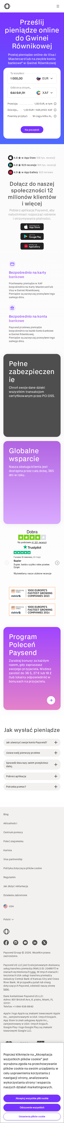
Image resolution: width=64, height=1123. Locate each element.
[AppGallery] (32, 246)
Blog (6, 814)
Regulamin (9, 877)
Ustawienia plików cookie (32, 1116)
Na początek (32, 129)
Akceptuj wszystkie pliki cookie (32, 1098)
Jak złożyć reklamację (15, 886)
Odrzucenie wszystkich (32, 1107)
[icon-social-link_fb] (6, 942)
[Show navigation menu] (57, 6)
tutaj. (33, 971)
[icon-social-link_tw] (44, 942)
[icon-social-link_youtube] (25, 942)
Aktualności (10, 823)
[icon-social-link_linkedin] (35, 942)
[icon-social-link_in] (15, 942)
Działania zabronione (15, 895)
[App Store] (32, 226)
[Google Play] (32, 236)
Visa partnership (13, 859)
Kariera (7, 850)
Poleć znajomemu (13, 841)
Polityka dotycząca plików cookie (22, 868)
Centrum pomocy (13, 832)
